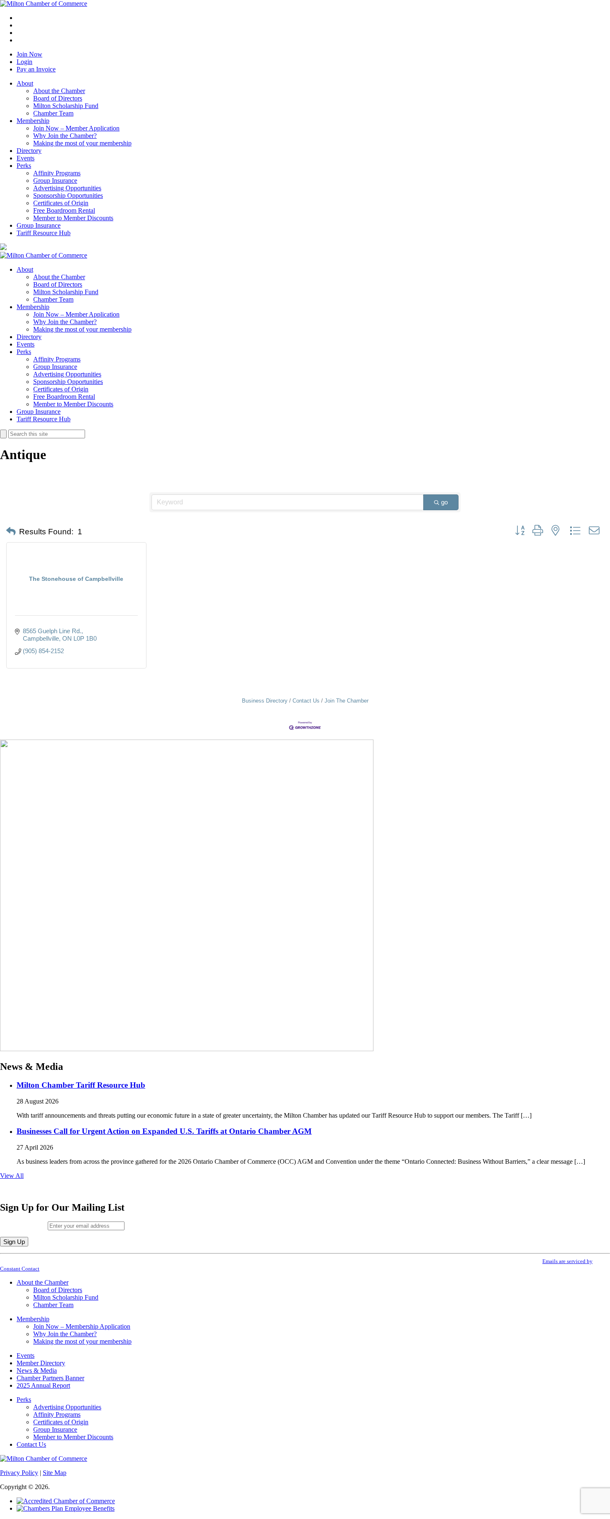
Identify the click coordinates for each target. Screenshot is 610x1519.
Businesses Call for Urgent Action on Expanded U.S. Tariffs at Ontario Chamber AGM (164, 1131)
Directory (29, 150)
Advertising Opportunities (67, 188)
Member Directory (41, 1363)
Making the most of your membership (82, 143)
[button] (11, 532)
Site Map (54, 1472)
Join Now (29, 54)
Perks (24, 165)
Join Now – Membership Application (81, 1326)
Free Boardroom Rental (64, 210)
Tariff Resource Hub (44, 232)
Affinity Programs (57, 173)
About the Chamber (59, 90)
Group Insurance (55, 180)
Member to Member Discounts (73, 217)
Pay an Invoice (36, 69)
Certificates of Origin (60, 202)
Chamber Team (53, 113)
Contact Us (306, 701)
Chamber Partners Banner (50, 1377)
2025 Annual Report (43, 1385)
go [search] (444, 502)
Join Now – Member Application (76, 128)
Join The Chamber (346, 701)
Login (24, 61)
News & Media (37, 1370)
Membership (33, 120)
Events (25, 158)
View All (12, 1175)
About (25, 83)
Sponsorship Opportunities (68, 195)
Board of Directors (57, 98)
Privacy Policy (19, 1472)
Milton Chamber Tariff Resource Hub (81, 1085)
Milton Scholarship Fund (65, 105)
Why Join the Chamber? (65, 135)
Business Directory (265, 701)
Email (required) (24, 1225)
